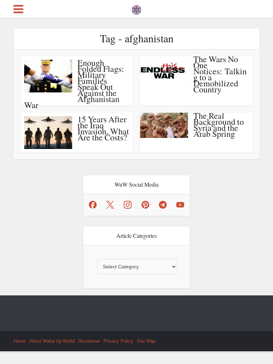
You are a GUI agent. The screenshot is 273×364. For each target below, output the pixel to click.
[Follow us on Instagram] (128, 205)
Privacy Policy (118, 341)
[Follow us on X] (110, 205)
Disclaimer (89, 341)
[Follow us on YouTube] (180, 205)
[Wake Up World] (136, 8)
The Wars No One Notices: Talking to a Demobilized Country (220, 74)
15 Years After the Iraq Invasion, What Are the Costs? (103, 128)
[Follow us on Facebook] (93, 205)
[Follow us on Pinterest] (145, 205)
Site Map (146, 341)
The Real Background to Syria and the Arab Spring (218, 124)
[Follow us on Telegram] (163, 205)
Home (20, 341)
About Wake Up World (52, 341)
